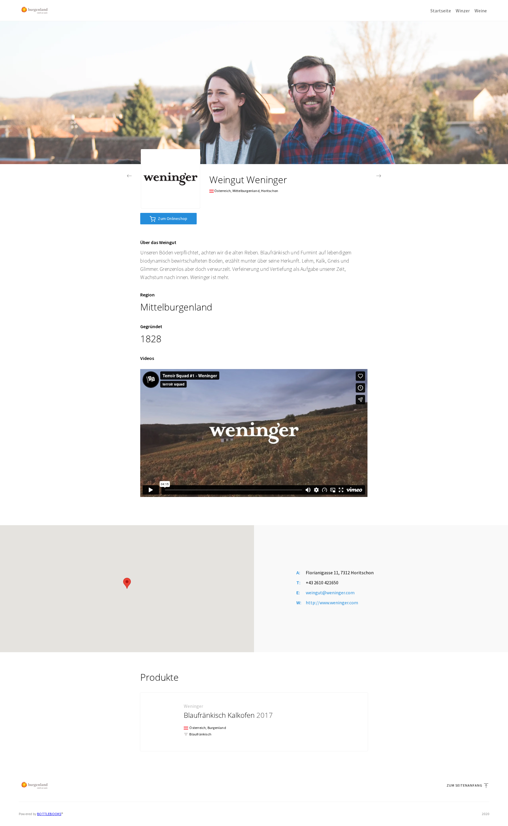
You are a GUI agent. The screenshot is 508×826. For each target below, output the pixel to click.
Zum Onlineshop (172, 218)
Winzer (463, 11)
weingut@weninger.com (330, 592)
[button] (127, 583)
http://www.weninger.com (332, 602)
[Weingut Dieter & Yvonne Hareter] (129, 176)
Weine (480, 11)
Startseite (440, 11)
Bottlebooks (49, 814)
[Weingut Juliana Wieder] (379, 176)
